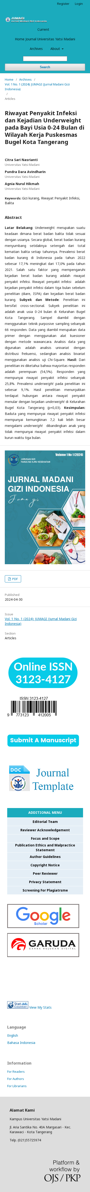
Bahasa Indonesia (21, 1042)
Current (43, 29)
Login (79, 3)
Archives (36, 48)
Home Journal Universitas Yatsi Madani (45, 39)
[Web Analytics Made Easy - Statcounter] (17, 1007)
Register (63, 3)
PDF (15, 579)
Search (45, 67)
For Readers (16, 1071)
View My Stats (40, 1007)
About (55, 48)
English (12, 1035)
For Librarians (17, 1086)
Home (9, 79)
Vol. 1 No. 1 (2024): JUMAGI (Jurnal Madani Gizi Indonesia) (37, 86)
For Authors (15, 1079)
